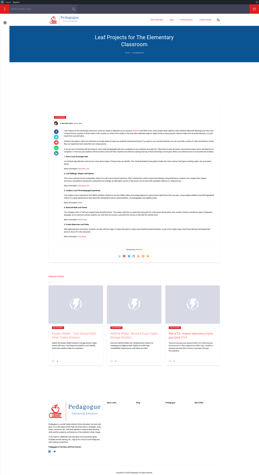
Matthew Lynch (67, 123)
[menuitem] (2, 2)
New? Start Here (157, 20)
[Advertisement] (134, 82)
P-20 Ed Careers (186, 20)
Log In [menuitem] (8, 2)
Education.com (83, 169)
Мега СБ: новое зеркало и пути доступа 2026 (191, 335)
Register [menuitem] (16, 2)
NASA (80, 203)
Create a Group (205, 20)
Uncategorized (60, 117)
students (135, 131)
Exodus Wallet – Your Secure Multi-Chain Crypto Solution (74, 335)
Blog (171, 20)
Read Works (82, 220)
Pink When (82, 237)
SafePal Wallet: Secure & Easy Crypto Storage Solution (134, 335)
